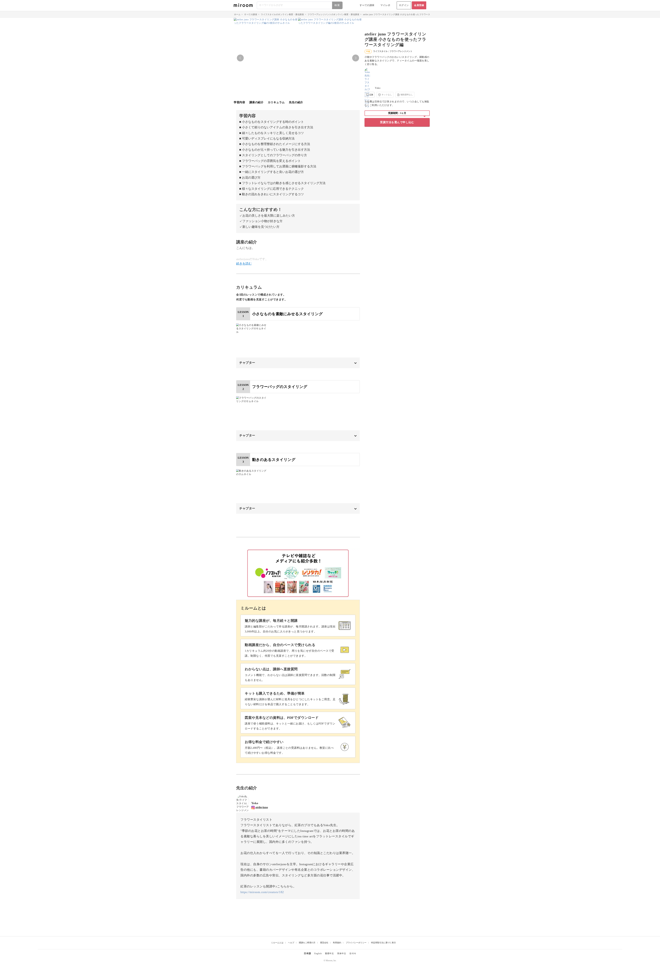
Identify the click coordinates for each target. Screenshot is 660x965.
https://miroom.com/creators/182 (262, 892)
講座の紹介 (256, 102)
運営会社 (324, 942)
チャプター (247, 362)
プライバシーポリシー (356, 942)
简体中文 (341, 953)
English (318, 953)
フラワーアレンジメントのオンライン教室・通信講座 (333, 14)
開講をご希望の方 (307, 942)
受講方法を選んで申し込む (397, 122)
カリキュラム (276, 102)
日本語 (307, 953)
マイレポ (385, 5)
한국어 (352, 953)
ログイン (404, 5)
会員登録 (419, 5)
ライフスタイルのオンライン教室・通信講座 (282, 14)
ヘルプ (291, 942)
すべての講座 (367, 5)
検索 (337, 5)
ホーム (237, 14)
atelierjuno (261, 807)
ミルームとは (277, 942)
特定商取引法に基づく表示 (383, 942)
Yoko (377, 88)
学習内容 (239, 102)
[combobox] (300, 5)
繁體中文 (329, 953)
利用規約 (337, 942)
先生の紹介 (296, 102)
